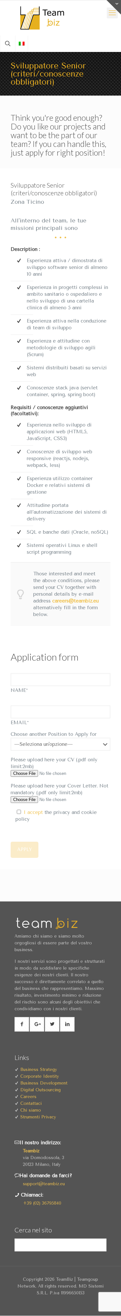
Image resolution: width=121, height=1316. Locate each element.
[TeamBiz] (60, 17)
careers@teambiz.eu (75, 601)
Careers (28, 1096)
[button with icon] (22, 1024)
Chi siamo (30, 1110)
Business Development (43, 1083)
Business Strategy (38, 1069)
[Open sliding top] (113, 7)
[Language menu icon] (22, 44)
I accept (33, 812)
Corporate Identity (39, 1076)
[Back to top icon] (112, 1306)
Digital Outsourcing (40, 1089)
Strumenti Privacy (38, 1117)
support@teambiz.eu (44, 1183)
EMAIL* (20, 722)
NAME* (19, 690)
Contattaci (31, 1103)
